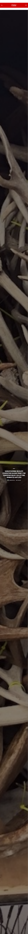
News (14, 468)
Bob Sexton (12, 480)
